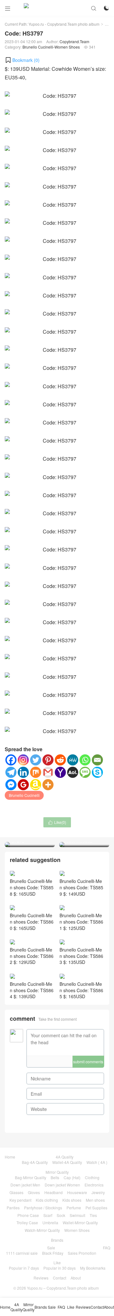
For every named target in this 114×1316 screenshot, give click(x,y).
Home (10, 1156)
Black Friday (52, 1253)
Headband (53, 1192)
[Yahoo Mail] (60, 772)
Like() (57, 822)
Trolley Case (27, 1222)
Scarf (47, 1215)
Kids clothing (47, 1200)
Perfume (73, 1207)
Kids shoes (71, 1200)
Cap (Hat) (72, 1177)
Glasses (16, 1192)
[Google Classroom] (23, 784)
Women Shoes (77, 1230)
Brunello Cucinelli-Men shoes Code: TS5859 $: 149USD (81, 887)
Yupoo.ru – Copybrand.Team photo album (63, 1288)
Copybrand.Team (74, 41)
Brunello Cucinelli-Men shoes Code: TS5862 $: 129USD (32, 955)
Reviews (41, 1277)
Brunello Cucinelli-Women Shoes (51, 47)
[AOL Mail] (72, 772)
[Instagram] (23, 759)
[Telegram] (10, 772)
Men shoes (95, 1200)
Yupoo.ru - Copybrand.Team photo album (63, 24)
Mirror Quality (57, 1172)
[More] (48, 784)
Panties (13, 1207)
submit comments (88, 1061)
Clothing (92, 1177)
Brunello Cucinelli (24, 795)
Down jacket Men (25, 1184)
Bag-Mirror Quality (30, 1177)
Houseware (77, 1192)
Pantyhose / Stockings (43, 1207)
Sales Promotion (82, 1253)
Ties (93, 1215)
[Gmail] (48, 772)
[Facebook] (10, 759)
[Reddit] (60, 759)
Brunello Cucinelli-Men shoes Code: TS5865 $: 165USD (81, 990)
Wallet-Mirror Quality (80, 1222)
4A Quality (64, 1156)
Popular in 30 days (59, 1268)
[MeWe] (72, 759)
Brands (57, 1240)
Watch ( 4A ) (96, 1162)
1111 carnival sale (22, 1253)
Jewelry (98, 1192)
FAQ (106, 1247)
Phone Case (28, 1215)
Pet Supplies (96, 1207)
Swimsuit (77, 1215)
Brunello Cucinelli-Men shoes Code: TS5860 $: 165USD (32, 921)
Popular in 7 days (24, 1268)
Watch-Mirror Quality (42, 1230)
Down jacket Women (62, 1184)
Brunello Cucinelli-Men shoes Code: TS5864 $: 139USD (32, 990)
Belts (55, 1177)
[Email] (97, 759)
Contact (59, 1277)
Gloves (34, 1192)
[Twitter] (35, 759)
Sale (51, 1247)
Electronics (94, 1184)
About (76, 1277)
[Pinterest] (48, 759)
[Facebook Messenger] (10, 784)
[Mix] (35, 772)
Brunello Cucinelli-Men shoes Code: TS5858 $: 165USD (32, 887)
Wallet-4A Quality (67, 1162)
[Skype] (97, 772)
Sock (61, 1215)
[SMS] (85, 772)
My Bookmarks (92, 1268)
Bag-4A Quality (35, 1162)
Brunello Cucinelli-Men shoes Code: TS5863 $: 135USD (81, 955)
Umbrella (50, 1222)
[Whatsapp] (85, 759)
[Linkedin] (23, 772)
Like (57, 1262)
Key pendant (20, 1200)
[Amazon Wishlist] (35, 784)
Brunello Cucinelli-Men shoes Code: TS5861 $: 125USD (81, 921)
